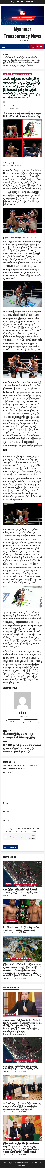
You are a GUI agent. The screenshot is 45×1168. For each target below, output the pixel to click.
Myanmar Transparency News (22, 32)
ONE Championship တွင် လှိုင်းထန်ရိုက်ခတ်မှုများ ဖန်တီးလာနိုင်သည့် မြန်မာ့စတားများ (21, 928)
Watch (39, 46)
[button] (3, 46)
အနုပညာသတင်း (10, 1014)
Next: (22, 746)
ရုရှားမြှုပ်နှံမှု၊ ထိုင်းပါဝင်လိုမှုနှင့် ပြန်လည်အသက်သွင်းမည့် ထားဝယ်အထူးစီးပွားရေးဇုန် (21, 891)
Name (6, 803)
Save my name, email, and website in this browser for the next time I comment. (22, 829)
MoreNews (36, 1163)
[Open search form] (28, 47)
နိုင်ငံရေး (33, 884)
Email (6, 811)
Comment (8, 772)
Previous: (19, 733)
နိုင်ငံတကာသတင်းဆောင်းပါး (23, 959)
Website (6, 820)
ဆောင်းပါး (7, 74)
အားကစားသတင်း (26, 74)
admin (7, 102)
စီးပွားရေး (8, 884)
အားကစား (16, 74)
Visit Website (14, 721)
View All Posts (31, 721)
